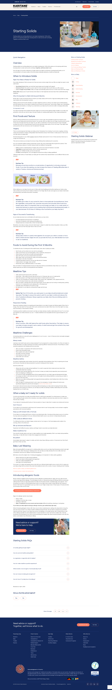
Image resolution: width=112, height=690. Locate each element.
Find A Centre (34, 634)
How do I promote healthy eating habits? (23, 553)
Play (77, 99)
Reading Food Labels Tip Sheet (78, 61)
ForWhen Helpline (52, 642)
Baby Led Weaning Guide (77, 69)
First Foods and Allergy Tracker (78, 67)
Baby (39, 6)
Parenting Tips (17, 634)
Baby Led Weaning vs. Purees (78, 70)
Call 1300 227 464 (83, 624)
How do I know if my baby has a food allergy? (24, 579)
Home (14, 15)
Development (79, 96)
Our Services (77, 1)
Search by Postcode (35, 636)
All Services (51, 638)
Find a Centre (91, 1)
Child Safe (85, 642)
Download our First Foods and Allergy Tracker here (27, 490)
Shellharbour (34, 650)
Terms (47, 678)
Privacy (44, 678)
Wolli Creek (33, 657)
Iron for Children (75, 65)
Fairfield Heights (34, 642)
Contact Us (69, 684)
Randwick (33, 648)
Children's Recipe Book (76, 63)
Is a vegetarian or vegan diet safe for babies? (24, 558)
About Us (84, 1)
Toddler (44, 6)
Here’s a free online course (45, 383)
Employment (86, 640)
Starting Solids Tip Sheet (77, 59)
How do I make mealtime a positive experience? (25, 563)
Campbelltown (34, 638)
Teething (78, 106)
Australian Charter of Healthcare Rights (48, 684)
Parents (50, 6)
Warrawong (33, 655)
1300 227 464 (21, 530)
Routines (78, 92)
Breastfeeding (79, 85)
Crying (77, 81)
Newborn (33, 6)
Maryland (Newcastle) (36, 644)
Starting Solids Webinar (82, 136)
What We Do (69, 634)
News (84, 644)
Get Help (86, 6)
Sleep (77, 78)
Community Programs (71, 640)
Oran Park (33, 646)
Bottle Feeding (79, 89)
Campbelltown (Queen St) (37, 640)
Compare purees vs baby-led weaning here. (23, 471)
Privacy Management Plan (61, 684)
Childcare (78, 103)
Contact (97, 1)
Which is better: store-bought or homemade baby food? (27, 568)
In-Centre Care (69, 636)
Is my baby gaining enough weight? (21, 547)
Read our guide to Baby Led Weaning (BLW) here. (24, 468)
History (85, 638)
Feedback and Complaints (89, 646)
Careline (50, 636)
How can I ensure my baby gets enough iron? (24, 574)
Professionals (57, 6)
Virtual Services (69, 638)
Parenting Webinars (53, 640)
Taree (32, 653)
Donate (95, 6)
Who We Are (86, 634)
